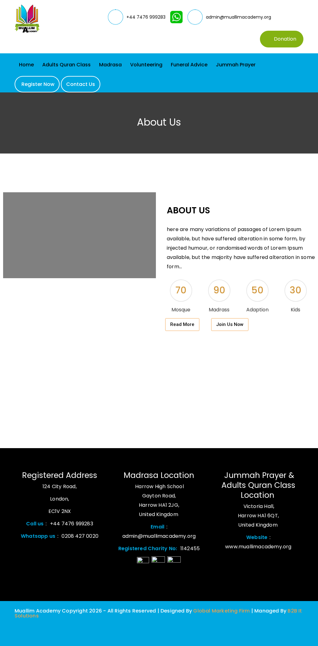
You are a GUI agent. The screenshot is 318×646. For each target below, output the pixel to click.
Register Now (37, 84)
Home (26, 64)
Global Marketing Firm (221, 610)
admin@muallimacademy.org (238, 17)
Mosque (180, 309)
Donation (285, 38)
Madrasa (110, 64)
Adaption (257, 309)
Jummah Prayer (236, 64)
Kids (295, 309)
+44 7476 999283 (146, 17)
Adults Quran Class (66, 64)
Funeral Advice (189, 64)
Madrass (219, 309)
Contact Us (80, 84)
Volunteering (146, 64)
